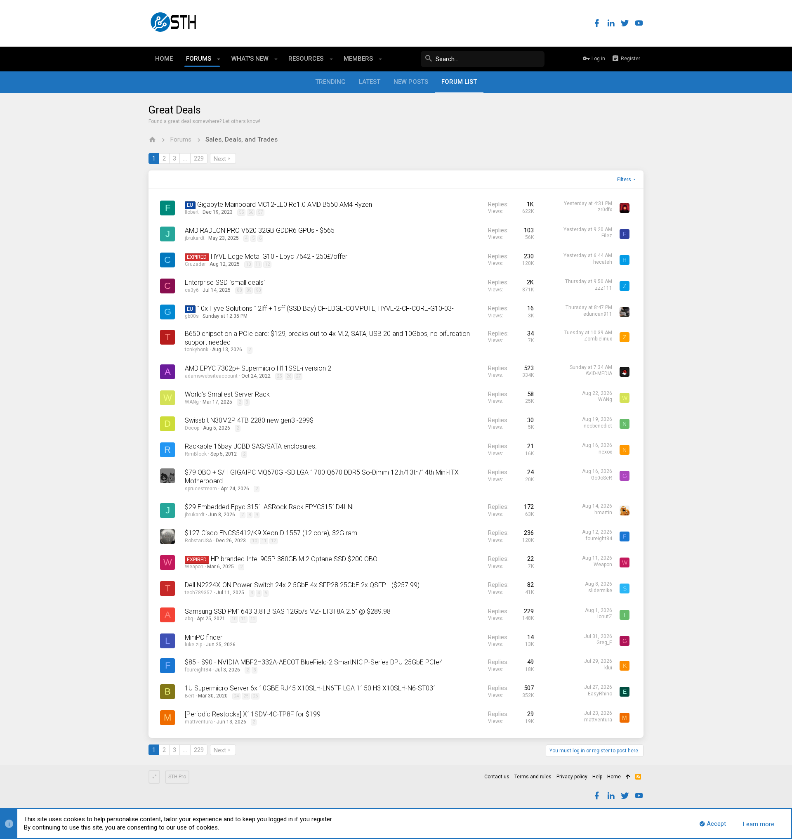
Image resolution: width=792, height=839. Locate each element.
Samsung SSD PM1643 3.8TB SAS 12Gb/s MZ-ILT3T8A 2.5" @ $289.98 (288, 611)
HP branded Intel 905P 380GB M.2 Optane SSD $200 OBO (294, 559)
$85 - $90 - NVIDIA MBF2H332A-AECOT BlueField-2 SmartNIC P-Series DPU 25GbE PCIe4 (314, 662)
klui (608, 668)
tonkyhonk (196, 349)
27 (298, 376)
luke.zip (193, 645)
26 (288, 376)
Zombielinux (598, 339)
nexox (605, 452)
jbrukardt (195, 238)
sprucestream (201, 489)
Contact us (496, 777)
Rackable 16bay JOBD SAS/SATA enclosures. (251, 446)
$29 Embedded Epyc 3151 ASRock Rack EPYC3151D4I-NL (270, 507)
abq (189, 619)
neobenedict (598, 426)
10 (248, 264)
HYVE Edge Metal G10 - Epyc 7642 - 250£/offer (279, 256)
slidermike (600, 590)
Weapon (194, 567)
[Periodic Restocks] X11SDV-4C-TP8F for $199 (253, 714)
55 (241, 212)
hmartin (603, 512)
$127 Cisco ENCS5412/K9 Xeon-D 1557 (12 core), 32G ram (271, 533)
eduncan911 (597, 314)
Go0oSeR (601, 478)
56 (250, 212)
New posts (411, 81)
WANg (192, 402)
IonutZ (604, 616)
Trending (330, 81)
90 (258, 290)
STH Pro (177, 777)
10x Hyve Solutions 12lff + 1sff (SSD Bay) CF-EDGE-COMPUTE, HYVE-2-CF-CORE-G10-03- (325, 308)
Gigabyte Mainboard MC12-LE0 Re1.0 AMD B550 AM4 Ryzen (284, 204)
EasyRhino (600, 694)
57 (260, 212)
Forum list (459, 81)
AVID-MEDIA (598, 373)
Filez (606, 236)
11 (257, 264)
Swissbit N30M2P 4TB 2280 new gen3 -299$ (249, 420)
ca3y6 (192, 290)
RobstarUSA (198, 541)
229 (199, 158)
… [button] (185, 158)
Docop (192, 428)
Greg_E (604, 642)
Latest (369, 81)
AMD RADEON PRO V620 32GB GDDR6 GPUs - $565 (260, 230)
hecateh (602, 262)
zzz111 (603, 288)
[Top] (628, 777)
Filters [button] (624, 179)
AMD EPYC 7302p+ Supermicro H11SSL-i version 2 (258, 368)
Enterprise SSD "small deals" (225, 282)
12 (267, 264)
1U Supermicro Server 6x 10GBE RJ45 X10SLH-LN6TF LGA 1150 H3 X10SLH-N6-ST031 (311, 688)
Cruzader (195, 264)
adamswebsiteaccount (211, 376)
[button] (219, 59)
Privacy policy (571, 777)
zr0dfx (605, 210)
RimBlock (196, 454)
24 (236, 696)
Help (597, 777)
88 (239, 290)
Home (614, 777)
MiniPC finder (203, 637)
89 (248, 290)
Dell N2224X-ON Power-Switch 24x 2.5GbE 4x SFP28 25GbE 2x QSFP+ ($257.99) (302, 585)
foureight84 (599, 538)
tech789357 (198, 593)
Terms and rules (533, 777)
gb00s (192, 316)
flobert (192, 212)
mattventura (199, 722)
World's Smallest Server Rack (227, 394)
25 (279, 376)
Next (220, 159)
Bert (189, 696)
